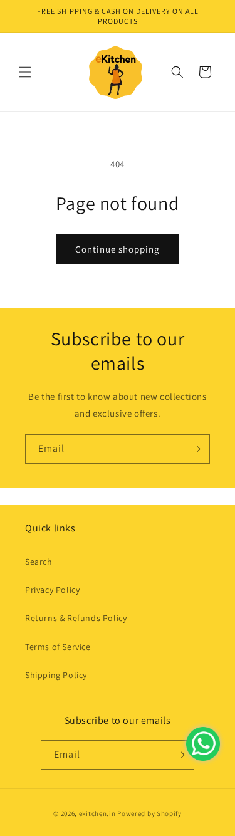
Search (39, 561)
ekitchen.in (97, 813)
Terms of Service (58, 646)
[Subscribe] (195, 449)
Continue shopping (117, 249)
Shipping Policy (56, 675)
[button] (25, 72)
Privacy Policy (52, 589)
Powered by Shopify (149, 813)
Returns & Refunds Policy (76, 618)
